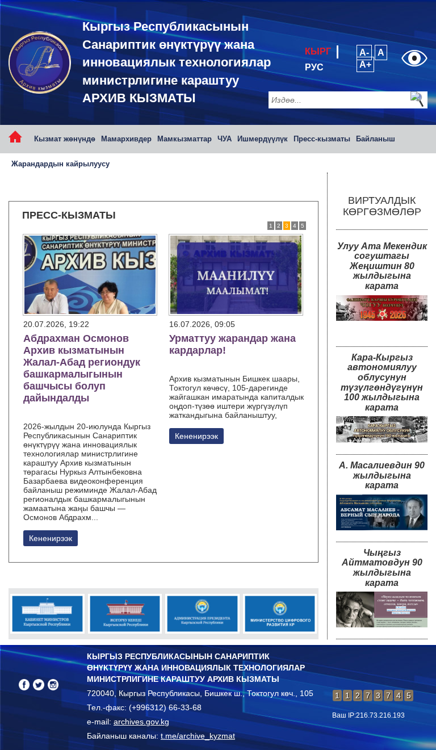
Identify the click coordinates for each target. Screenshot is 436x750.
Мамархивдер (126, 139)
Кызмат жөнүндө (64, 139)
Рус (314, 67)
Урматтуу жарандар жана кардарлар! (232, 344)
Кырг (318, 51)
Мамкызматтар (184, 139)
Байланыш (375, 139)
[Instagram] (53, 684)
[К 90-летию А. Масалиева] (381, 512)
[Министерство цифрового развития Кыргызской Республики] (280, 614)
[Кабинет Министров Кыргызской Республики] (47, 614)
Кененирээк (50, 538)
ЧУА (224, 139)
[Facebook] (24, 684)
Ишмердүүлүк (262, 139)
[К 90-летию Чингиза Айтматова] (381, 609)
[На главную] (40, 62)
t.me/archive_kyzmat (198, 735)
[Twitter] (38, 684)
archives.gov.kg (141, 721)
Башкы (20, 138)
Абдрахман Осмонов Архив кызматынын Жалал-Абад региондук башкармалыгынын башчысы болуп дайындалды (81, 368)
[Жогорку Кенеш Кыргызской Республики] (125, 614)
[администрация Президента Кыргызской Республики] (202, 614)
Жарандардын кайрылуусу (60, 164)
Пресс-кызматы (322, 139)
